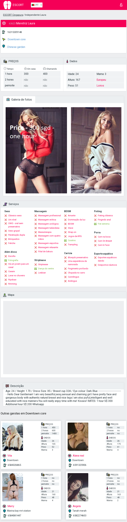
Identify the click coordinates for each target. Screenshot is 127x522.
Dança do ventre (46, 268)
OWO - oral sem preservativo (15, 225)
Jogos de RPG (75, 236)
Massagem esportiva (48, 243)
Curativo (72, 240)
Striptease (43, 264)
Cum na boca (104, 236)
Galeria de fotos (21, 99)
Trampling (73, 244)
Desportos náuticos (107, 265)
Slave (70, 228)
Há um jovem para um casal (18, 265)
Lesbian (42, 272)
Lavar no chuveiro (16, 275)
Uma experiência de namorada (77, 263)
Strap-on (72, 232)
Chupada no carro (76, 272)
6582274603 (79, 515)
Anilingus (72, 281)
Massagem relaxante (48, 247)
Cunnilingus (73, 277)
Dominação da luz (76, 219)
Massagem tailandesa (48, 228)
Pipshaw (12, 279)
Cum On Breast (105, 241)
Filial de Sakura (45, 251)
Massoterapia (44, 232)
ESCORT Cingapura (13, 15)
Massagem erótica (47, 219)
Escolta (11, 256)
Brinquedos (13, 239)
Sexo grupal (14, 231)
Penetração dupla (16, 235)
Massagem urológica (48, 224)
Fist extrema (103, 224)
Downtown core (16, 39)
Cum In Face (103, 245)
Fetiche (11, 243)
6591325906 (79, 465)
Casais (11, 271)
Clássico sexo (15, 215)
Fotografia (13, 260)
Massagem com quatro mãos (49, 237)
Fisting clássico (105, 215)
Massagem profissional (49, 215)
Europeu (101, 79)
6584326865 (14, 465)
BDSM (71, 224)
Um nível (12, 219)
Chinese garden (15, 47)
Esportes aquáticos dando (107, 259)
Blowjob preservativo (78, 257)
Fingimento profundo (78, 268)
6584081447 (14, 515)
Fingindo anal (104, 219)
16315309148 (14, 32)
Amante (71, 215)
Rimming (12, 284)
